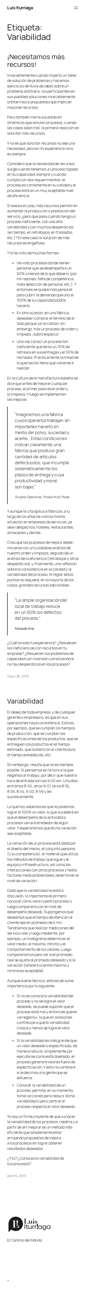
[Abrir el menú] (76, 8)
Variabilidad (25, 701)
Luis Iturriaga (20, 7)
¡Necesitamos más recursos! (35, 60)
